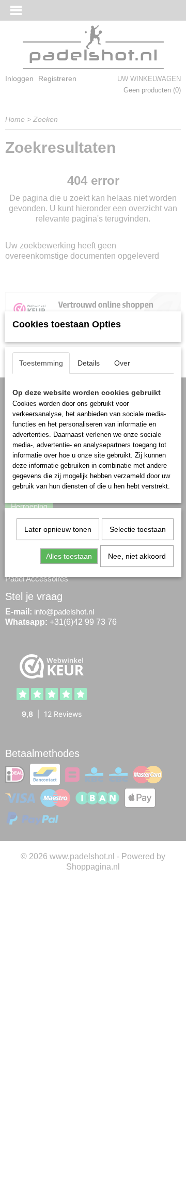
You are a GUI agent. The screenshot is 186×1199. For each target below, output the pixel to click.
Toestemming (41, 363)
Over (122, 363)
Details (89, 363)
